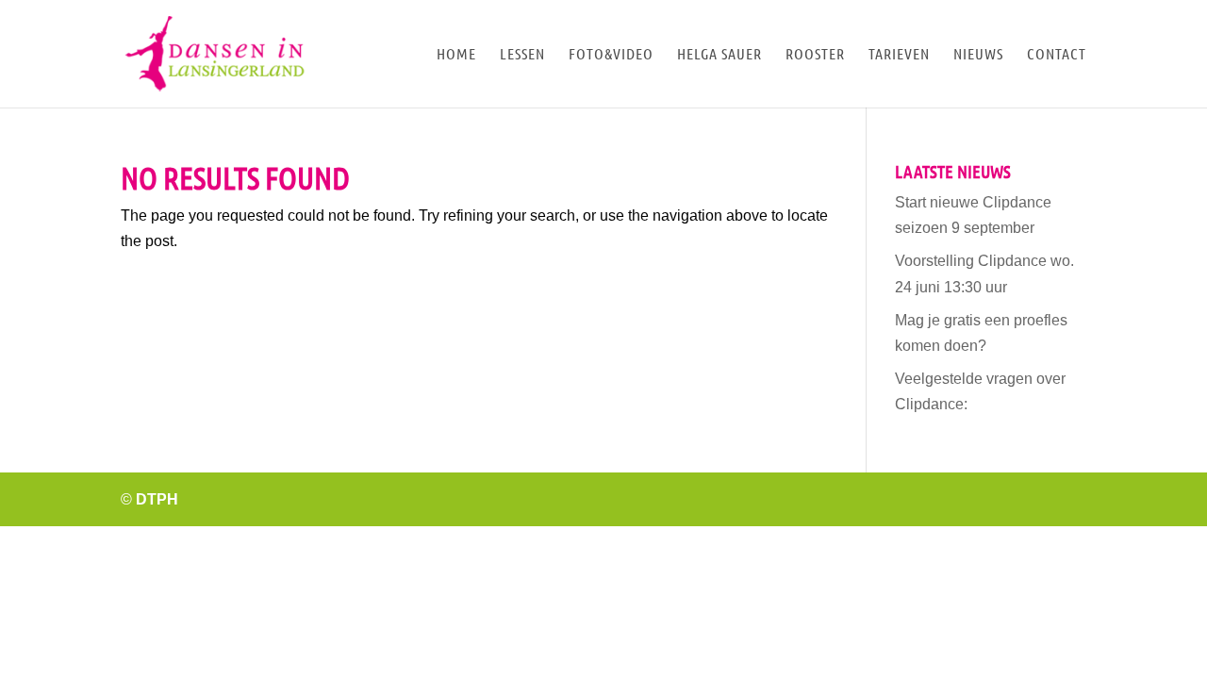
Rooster (815, 54)
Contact (1056, 54)
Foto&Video (611, 54)
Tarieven (899, 54)
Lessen (522, 54)
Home (456, 54)
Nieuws (978, 54)
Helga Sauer (719, 54)
